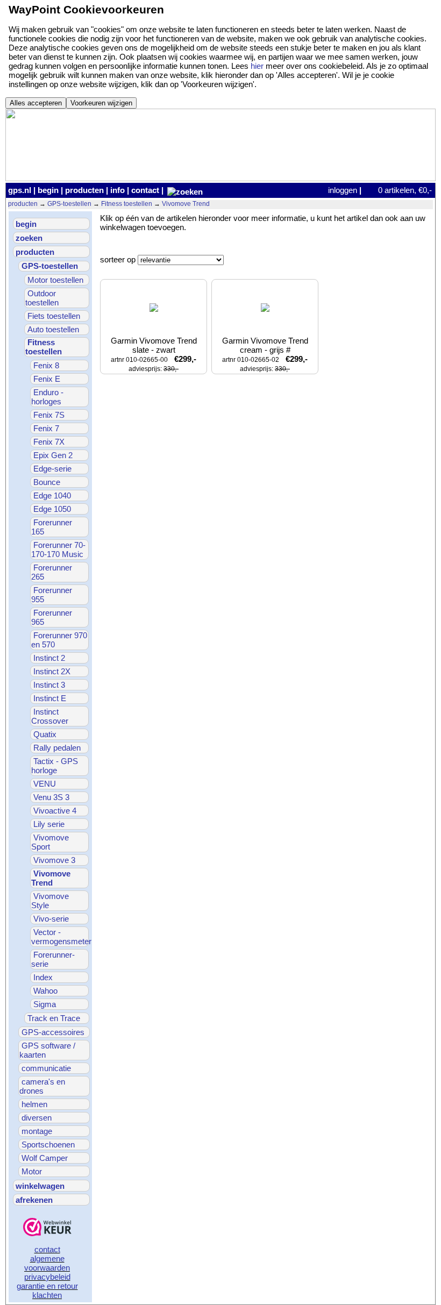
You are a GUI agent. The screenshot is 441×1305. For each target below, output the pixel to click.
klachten (47, 1295)
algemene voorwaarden (47, 1263)
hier (257, 65)
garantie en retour (47, 1285)
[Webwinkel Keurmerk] (47, 1228)
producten (84, 190)
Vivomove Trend (186, 204)
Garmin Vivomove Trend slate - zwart (155, 354)
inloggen (342, 190)
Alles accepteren (36, 103)
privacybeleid (47, 1276)
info (117, 190)
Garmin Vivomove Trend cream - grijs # (266, 354)
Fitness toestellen (126, 204)
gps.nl (19, 190)
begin (48, 190)
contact (145, 190)
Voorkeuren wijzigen (101, 103)
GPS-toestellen (69, 204)
